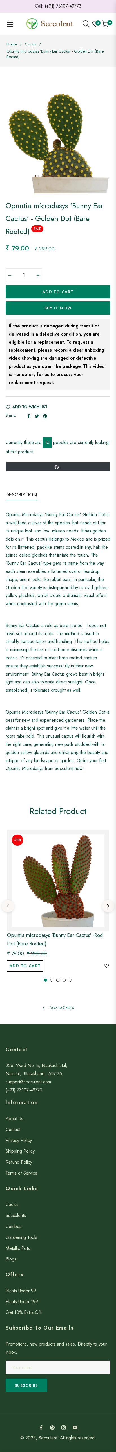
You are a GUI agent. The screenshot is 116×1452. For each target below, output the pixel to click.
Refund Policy (19, 1162)
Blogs (11, 1259)
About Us (14, 1118)
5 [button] (70, 980)
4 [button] (64, 980)
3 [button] (57, 980)
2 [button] (51, 980)
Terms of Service (21, 1173)
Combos (13, 1226)
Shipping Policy (20, 1151)
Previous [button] (8, 906)
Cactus (30, 44)
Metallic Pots (18, 1248)
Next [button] (108, 906)
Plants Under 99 (21, 1290)
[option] (58, 906)
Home (11, 44)
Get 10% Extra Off (23, 1312)
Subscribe (26, 1385)
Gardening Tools (21, 1237)
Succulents (16, 1215)
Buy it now (58, 308)
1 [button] (45, 980)
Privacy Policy (19, 1140)
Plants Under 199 (22, 1301)
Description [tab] (21, 494)
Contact (13, 1129)
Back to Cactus (61, 1007)
